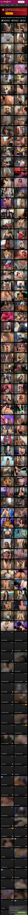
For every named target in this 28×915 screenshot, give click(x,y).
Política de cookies (14, 909)
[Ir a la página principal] (8, 1)
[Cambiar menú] (1, 2)
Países (24, 20)
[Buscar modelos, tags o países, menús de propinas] (26, 5)
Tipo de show (6, 20)
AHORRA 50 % (9, 13)
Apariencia (16, 20)
